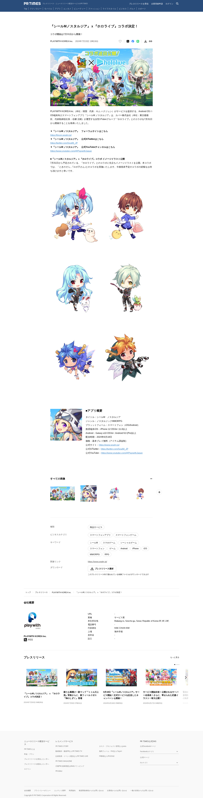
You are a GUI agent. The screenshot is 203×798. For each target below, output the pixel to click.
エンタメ (67, 8)
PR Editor (59, 771)
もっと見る (174, 657)
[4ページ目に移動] (178, 664)
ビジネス (123, 8)
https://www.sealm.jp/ (109, 445)
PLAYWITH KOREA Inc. (61, 592)
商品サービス (96, 527)
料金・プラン (29, 754)
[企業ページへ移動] (32, 621)
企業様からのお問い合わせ (117, 790)
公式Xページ (144, 757)
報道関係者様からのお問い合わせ (91, 790)
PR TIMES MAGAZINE (64, 761)
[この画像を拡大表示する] (62, 493)
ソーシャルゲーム (128, 542)
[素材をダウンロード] (145, 41)
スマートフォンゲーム (126, 535)
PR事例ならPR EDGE (106, 756)
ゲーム (112, 548)
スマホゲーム (109, 542)
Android (124, 548)
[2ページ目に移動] (152, 478)
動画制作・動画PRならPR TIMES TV (69, 751)
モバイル (48, 8)
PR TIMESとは (29, 749)
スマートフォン (97, 548)
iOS (145, 548)
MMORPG (95, 554)
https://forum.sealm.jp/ (61, 135)
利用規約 (72, 790)
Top (25, 8)
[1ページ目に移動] (174, 664)
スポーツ (142, 8)
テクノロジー (36, 8)
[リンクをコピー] (150, 41)
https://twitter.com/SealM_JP (64, 143)
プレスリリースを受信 (138, 3)
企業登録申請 (157, 3)
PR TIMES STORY (62, 746)
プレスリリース (41, 592)
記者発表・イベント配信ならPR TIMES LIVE (72, 756)
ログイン (169, 3)
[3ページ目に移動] (177, 664)
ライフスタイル (109, 8)
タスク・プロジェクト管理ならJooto (112, 746)
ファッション (94, 8)
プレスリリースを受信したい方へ (36, 759)
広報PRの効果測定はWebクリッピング (70, 766)
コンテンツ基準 (60, 790)
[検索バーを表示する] (177, 4)
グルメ (132, 8)
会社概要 (27, 790)
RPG (107, 554)
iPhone (135, 548)
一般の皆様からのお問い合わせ (141, 790)
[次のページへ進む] (159, 492)
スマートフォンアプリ (100, 535)
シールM (94, 542)
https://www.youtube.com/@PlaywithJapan (71, 151)
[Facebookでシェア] (133, 41)
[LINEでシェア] (138, 41)
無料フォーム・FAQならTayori (110, 751)
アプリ (58, 8)
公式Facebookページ (148, 746)
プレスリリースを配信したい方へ (36, 764)
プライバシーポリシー (42, 790)
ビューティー (79, 8)
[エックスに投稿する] (128, 41)
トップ (28, 592)
